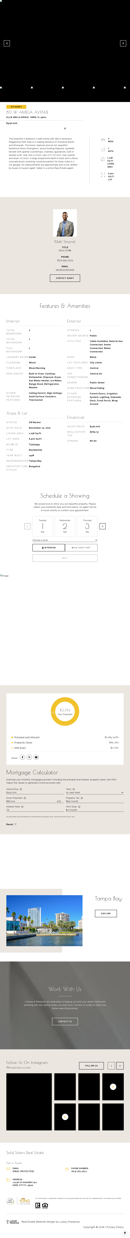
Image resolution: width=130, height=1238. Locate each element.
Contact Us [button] (65, 1022)
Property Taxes (23, 743)
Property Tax (72, 798)
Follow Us (91, 1066)
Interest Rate (13, 806)
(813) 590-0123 (65, 260)
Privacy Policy (115, 1227)
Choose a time (40, 540)
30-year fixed (73, 792)
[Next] (103, 526)
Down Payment (14, 798)
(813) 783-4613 (79, 1171)
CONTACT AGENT (65, 278)
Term (68, 789)
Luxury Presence (70, 1221)
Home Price (12, 789)
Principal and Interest (27, 737)
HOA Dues (71, 806)
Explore (106, 914)
